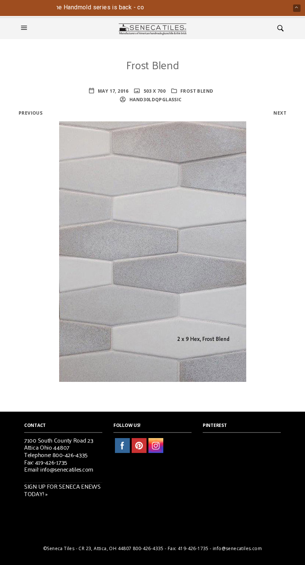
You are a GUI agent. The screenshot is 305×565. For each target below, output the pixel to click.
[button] (24, 28)
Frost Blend (196, 91)
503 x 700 (154, 91)
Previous (30, 113)
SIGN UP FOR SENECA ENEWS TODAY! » (62, 490)
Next (279, 113)
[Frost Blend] (152, 251)
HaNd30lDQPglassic (155, 99)
